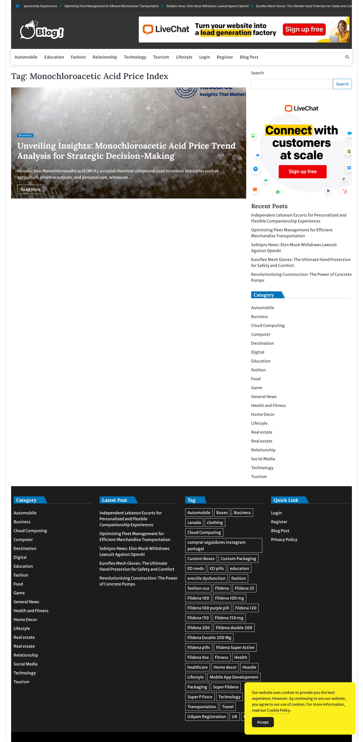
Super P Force (199, 696)
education (239, 568)
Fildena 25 (244, 588)
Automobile (26, 57)
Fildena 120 (246, 607)
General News (264, 396)
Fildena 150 (198, 617)
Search (257, 72)
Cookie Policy (278, 710)
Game (256, 387)
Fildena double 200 (234, 627)
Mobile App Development (234, 677)
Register (225, 57)
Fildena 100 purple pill (208, 607)
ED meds (195, 568)
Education (54, 57)
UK (235, 716)
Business (25, 135)
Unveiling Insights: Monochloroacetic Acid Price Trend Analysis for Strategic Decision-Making (126, 150)
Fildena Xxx (198, 657)
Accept (263, 722)
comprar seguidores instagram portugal (216, 545)
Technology (135, 57)
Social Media (263, 459)
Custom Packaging (238, 558)
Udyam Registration (206, 716)
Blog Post (249, 57)
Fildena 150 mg (229, 617)
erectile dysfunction (206, 578)
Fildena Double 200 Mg (209, 637)
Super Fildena (226, 686)
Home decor (225, 667)
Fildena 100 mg (229, 598)
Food (256, 379)
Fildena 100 (198, 598)
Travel (228, 706)
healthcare (197, 667)
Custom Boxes (201, 558)
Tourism (161, 57)
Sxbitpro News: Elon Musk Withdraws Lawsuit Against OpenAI (189, 6)
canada (194, 522)
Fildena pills (198, 647)
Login (204, 57)
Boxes (222, 512)
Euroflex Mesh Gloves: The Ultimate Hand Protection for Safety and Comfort (288, 6)
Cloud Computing (268, 325)
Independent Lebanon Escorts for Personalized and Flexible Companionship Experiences (131, 518)
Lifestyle (184, 57)
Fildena (222, 588)
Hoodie (249, 667)
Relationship (105, 57)
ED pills (217, 568)
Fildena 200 (198, 627)
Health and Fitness (268, 405)
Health (240, 657)
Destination (262, 343)
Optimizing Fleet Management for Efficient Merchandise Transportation (93, 6)
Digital (257, 352)
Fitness (221, 657)
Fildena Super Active (235, 647)
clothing (215, 522)
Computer (260, 334)
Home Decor (263, 414)
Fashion (78, 57)
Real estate (261, 432)
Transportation (201, 706)
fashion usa (198, 588)
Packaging (197, 686)
